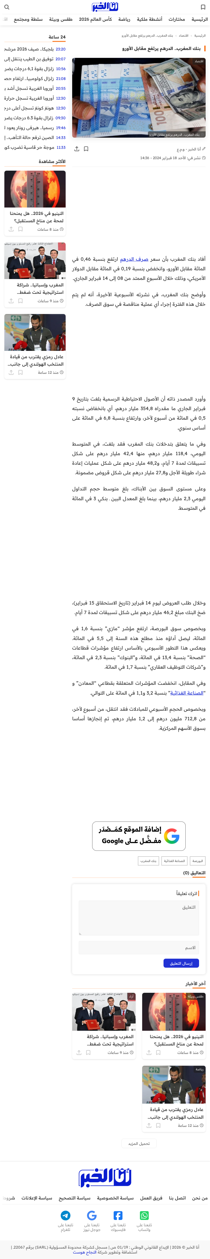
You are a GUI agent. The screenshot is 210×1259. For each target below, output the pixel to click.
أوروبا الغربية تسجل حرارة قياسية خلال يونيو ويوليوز (29, 98)
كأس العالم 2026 (95, 19)
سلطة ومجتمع (28, 19)
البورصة (197, 861)
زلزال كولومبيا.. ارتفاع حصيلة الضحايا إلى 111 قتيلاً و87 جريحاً (29, 78)
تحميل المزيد (139, 1143)
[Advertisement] (139, 214)
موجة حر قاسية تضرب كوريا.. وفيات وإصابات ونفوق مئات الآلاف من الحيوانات (29, 147)
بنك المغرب (148, 861)
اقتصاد (183, 35)
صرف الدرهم (134, 259)
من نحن (200, 1198)
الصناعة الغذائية (186, 693)
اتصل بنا (177, 1198)
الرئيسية (200, 19)
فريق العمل (151, 1198)
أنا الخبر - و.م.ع (189, 149)
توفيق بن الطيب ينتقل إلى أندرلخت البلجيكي (28, 58)
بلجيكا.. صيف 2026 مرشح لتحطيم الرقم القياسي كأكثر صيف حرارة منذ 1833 (29, 49)
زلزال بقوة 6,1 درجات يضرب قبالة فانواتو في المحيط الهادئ (29, 68)
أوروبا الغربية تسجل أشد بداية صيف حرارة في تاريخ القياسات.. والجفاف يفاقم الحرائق (29, 88)
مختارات (177, 19)
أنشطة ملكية (149, 19)
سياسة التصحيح (75, 1198)
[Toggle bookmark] (86, 148)
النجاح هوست (85, 1252)
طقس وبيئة (60, 19)
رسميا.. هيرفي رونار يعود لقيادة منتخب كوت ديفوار (29, 127)
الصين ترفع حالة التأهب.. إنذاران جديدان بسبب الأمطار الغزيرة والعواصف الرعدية (29, 137)
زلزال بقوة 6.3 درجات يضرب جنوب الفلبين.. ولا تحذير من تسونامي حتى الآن (28, 117)
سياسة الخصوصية (115, 1198)
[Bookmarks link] (203, 7)
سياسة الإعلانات (37, 1198)
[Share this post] (76, 148)
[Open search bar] (6, 7)
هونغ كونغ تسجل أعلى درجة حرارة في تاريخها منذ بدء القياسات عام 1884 (29, 108)
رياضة (124, 19)
